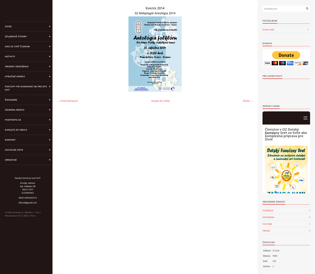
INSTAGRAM (268, 217)
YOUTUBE (267, 223)
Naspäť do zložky (160, 100)
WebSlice (29, 212)
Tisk (37, 212)
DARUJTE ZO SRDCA (16, 129)
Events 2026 (268, 29)
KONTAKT (10, 139)
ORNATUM (11, 159)
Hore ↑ (33, 215)
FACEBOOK (267, 210)
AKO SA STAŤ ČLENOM (17, 46)
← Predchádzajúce (67, 100)
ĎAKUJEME (11, 99)
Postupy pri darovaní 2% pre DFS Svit (26, 88)
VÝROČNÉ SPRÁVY (15, 76)
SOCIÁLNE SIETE (14, 149)
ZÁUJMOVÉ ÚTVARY (16, 36)
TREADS (266, 230)
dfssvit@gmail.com (28, 202)
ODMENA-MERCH (14, 109)
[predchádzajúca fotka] (62, 54)
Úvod (8, 26)
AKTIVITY (10, 56)
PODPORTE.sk (13, 119)
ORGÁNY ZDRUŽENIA (17, 66)
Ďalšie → (248, 100)
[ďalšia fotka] (247, 54)
